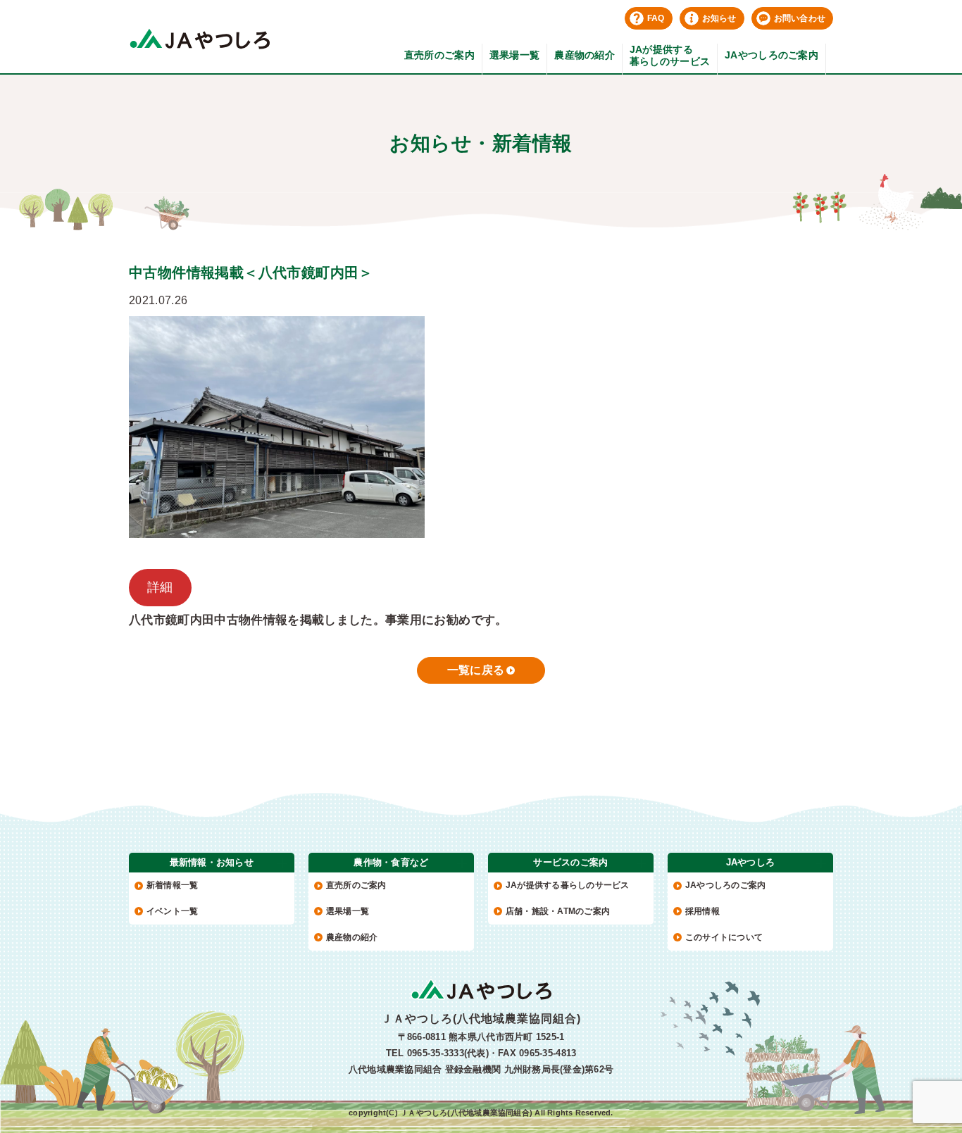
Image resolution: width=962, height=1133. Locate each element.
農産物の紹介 (584, 55)
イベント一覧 (172, 911)
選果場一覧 (514, 55)
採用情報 (702, 911)
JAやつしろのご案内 (771, 55)
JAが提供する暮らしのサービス (670, 55)
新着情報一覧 (172, 885)
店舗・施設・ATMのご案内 (558, 911)
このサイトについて (724, 937)
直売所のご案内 (439, 55)
